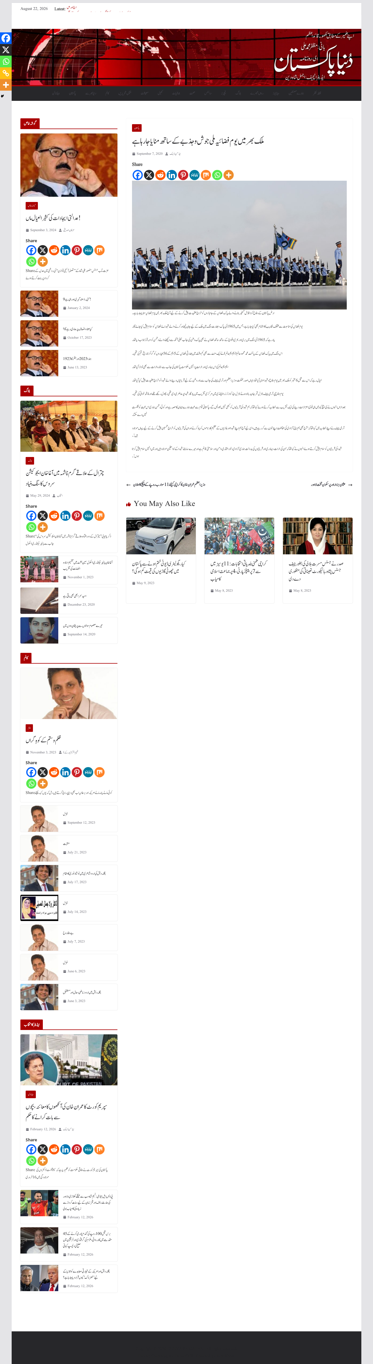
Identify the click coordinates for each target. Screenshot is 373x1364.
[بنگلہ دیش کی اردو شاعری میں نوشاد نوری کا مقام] (39, 878)
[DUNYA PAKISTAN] (186, 33)
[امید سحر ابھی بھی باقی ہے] (39, 601)
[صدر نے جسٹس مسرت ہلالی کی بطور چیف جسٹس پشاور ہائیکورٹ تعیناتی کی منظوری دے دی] (318, 521)
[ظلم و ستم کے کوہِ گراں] (68, 693)
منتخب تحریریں (124, 93)
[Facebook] (138, 175)
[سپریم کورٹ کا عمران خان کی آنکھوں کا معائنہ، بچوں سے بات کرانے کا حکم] (68, 1059)
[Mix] (206, 175)
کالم (107, 93)
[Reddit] (160, 175)
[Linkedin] (172, 175)
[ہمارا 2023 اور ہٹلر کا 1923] (39, 363)
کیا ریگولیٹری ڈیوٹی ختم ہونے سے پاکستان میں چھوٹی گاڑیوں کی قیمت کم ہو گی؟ (158, 568)
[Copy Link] (6, 73)
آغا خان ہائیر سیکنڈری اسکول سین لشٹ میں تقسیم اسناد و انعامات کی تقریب (87, 566)
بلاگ (238, 93)
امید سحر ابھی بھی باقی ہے (74, 596)
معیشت (144, 93)
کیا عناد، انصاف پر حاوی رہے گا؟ (77, 329)
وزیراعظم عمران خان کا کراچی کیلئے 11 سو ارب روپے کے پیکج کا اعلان (169, 484)
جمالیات (176, 93)
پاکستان (72, 93)
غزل (65, 814)
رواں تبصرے (256, 93)
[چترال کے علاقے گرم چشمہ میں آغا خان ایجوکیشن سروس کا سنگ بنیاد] (68, 426)
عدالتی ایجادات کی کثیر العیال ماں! (53, 218)
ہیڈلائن (56, 93)
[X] (149, 175)
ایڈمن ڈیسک (175, 153)
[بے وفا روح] (39, 937)
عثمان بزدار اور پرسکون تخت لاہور (328, 484)
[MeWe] (194, 175)
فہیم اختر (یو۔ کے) (70, 752)
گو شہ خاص (32, 206)
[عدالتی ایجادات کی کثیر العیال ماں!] (68, 165)
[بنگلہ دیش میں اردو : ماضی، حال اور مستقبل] (39, 997)
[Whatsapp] (217, 175)
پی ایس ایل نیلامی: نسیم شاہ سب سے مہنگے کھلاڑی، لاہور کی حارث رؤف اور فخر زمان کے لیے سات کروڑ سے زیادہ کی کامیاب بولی (88, 1203)
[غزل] (39, 819)
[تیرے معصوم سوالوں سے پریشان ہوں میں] (39, 630)
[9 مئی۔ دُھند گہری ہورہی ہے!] (39, 304)
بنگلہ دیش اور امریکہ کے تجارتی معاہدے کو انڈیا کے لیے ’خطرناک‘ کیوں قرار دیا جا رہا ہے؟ (86, 1274)
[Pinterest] (183, 175)
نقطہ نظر (317, 93)
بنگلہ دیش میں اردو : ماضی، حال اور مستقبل (82, 992)
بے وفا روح (68, 933)
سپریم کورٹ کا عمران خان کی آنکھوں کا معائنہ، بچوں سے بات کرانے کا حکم (66, 1112)
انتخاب (60, 495)
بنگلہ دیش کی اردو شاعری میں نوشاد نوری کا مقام (84, 873)
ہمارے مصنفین (296, 93)
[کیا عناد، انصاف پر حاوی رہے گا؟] (39, 333)
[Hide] (2, 96)
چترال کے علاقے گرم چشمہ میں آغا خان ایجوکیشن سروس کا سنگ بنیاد (65, 478)
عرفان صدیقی (69, 230)
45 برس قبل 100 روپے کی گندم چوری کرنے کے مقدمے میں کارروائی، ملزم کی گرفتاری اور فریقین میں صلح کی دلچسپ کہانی (87, 1240)
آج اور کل (72, 9)
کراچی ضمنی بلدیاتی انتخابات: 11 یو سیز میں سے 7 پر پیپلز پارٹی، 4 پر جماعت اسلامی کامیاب (238, 571)
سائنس (208, 93)
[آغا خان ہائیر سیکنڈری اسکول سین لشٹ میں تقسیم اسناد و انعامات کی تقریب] (39, 570)
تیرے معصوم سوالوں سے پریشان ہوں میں (83, 626)
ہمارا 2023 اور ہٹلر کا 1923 (77, 359)
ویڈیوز (276, 93)
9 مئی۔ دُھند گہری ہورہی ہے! (77, 299)
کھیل (160, 93)
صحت (192, 93)
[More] (229, 175)
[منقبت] (39, 848)
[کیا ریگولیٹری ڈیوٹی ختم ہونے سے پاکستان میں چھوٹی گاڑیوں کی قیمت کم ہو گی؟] (161, 521)
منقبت (66, 844)
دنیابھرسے (90, 93)
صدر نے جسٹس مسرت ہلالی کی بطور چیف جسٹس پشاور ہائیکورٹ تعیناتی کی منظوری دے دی (316, 571)
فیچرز (223, 93)
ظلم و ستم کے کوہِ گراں (43, 741)
